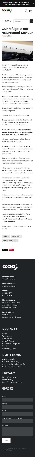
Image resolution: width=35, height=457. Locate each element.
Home (4, 333)
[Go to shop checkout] (31, 10)
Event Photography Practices (13, 382)
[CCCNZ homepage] (10, 11)
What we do (7, 338)
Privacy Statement (9, 377)
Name (4, 396)
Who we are (7, 336)
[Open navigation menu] (21, 10)
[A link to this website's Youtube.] (11, 388)
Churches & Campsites (11, 343)
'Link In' (5, 346)
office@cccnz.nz (8, 279)
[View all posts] (2, 21)
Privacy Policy (7, 379)
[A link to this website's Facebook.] (4, 388)
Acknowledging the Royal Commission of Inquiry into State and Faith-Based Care (16, 3)
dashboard (17, 449)
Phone (4, 403)
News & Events (8, 341)
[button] (26, 10)
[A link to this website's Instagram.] (7, 388)
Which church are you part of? (12, 418)
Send (6, 440)
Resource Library (9, 348)
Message (5, 425)
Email (4, 411)
